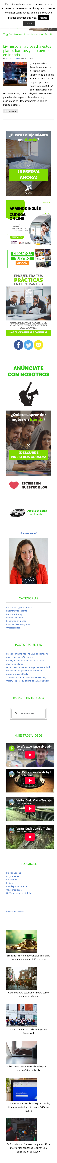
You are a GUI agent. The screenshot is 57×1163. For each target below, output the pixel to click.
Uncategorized (13, 627)
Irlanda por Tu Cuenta (16, 886)
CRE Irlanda (11, 879)
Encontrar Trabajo (14, 614)
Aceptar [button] (43, 17)
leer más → (10, 111)
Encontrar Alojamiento (16, 610)
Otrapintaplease (14, 890)
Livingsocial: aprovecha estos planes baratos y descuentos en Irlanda (27, 50)
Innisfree (10, 883)
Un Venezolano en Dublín (18, 893)
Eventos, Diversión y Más (18, 624)
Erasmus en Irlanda (15, 617)
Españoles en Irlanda (16, 621)
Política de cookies (15, 911)
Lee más (29, 23)
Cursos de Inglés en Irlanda (19, 607)
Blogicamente (12, 876)
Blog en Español (14, 873)
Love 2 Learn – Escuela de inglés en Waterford (28, 667)
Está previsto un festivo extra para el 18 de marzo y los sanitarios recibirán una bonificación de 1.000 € (29, 1148)
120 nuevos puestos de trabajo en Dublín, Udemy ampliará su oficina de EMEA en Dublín (28, 1107)
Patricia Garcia (12, 58)
